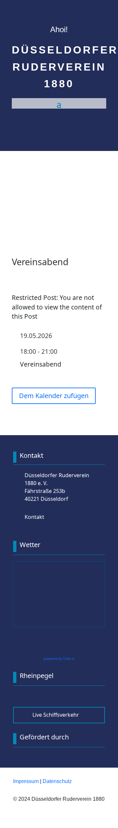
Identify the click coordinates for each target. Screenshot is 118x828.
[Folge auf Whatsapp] (65, 216)
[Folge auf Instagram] (52, 216)
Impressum (26, 781)
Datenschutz (57, 781)
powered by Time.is (59, 658)
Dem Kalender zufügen (53, 395)
